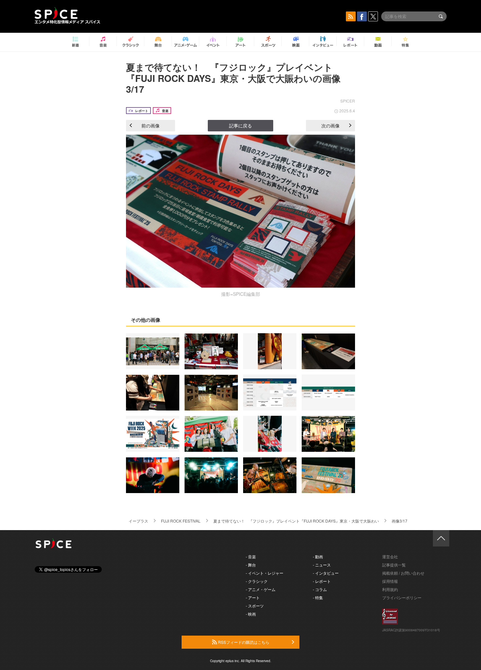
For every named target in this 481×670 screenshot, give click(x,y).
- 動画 (318, 556)
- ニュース (322, 564)
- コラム (320, 589)
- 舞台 (251, 564)
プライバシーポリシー (401, 597)
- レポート (322, 581)
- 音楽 (251, 556)
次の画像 (330, 125)
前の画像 (150, 125)
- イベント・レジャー (264, 573)
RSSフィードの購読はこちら (243, 642)
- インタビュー (326, 573)
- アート (253, 597)
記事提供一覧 (394, 564)
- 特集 (318, 597)
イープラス (138, 521)
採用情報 (390, 581)
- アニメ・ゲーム (261, 589)
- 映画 (251, 614)
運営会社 (390, 556)
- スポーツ (255, 605)
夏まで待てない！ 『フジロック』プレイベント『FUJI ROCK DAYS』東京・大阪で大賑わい (296, 521)
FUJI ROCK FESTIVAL (181, 521)
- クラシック (257, 581)
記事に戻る (240, 125)
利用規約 (390, 589)
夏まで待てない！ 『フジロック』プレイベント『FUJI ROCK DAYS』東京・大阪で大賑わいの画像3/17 (233, 78)
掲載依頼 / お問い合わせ (403, 573)
